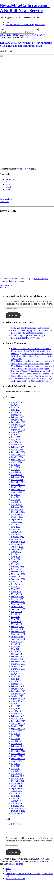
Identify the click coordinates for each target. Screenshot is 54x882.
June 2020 (15, 586)
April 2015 (16, 741)
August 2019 (16, 611)
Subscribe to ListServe (15, 878)
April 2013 (16, 801)
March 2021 (16, 564)
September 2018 (18, 639)
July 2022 (15, 524)
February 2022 (17, 537)
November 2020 (18, 574)
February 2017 (17, 686)
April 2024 (16, 472)
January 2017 (17, 689)
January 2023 (17, 509)
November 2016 (18, 694)
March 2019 (16, 624)
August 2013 (16, 791)
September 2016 (18, 699)
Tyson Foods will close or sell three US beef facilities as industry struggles (32, 362)
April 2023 (16, 502)
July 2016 (15, 704)
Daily (11, 51)
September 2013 (18, 788)
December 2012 (18, 811)
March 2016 (16, 713)
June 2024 (15, 467)
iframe (8, 871)
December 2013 (18, 781)
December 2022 (18, 512)
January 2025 (17, 449)
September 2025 (18, 430)
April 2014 (16, 771)
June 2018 (15, 646)
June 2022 (15, 527)
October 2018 (17, 636)
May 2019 (15, 619)
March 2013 (16, 803)
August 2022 (16, 522)
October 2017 (17, 666)
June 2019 (15, 616)
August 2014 (16, 761)
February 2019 (17, 626)
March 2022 (16, 534)
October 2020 (17, 577)
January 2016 (17, 718)
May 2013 (15, 798)
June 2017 (15, 676)
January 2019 (17, 629)
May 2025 (15, 440)
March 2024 (16, 474)
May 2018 (15, 649)
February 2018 (17, 656)
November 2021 (18, 544)
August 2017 (16, 671)
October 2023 (17, 487)
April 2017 (16, 681)
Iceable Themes (16, 864)
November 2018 (18, 634)
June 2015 (15, 736)
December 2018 (18, 631)
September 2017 (18, 669)
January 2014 (17, 778)
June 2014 (15, 766)
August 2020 (16, 581)
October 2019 (17, 606)
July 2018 (15, 644)
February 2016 (17, 716)
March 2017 (16, 684)
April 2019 (16, 621)
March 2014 (16, 773)
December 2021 (18, 542)
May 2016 (15, 709)
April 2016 (16, 711)
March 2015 (16, 743)
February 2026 (17, 417)
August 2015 (16, 731)
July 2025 (15, 435)
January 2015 (17, 748)
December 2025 (18, 422)
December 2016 (18, 691)
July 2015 (15, 733)
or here (23, 169)
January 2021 (17, 569)
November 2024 (18, 454)
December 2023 (18, 482)
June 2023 (15, 497)
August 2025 (16, 432)
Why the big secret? (42, 376)
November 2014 (18, 753)
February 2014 (17, 776)
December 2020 (18, 572)
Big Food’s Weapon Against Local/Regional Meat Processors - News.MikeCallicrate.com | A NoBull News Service (32, 373)
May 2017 (15, 679)
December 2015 (18, 721)
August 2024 (16, 462)
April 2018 (16, 651)
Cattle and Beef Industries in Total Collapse (30, 328)
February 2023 (17, 507)
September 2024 (18, 459)
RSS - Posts (16, 824)
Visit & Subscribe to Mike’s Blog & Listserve (25, 24)
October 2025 (17, 427)
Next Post (4, 201)
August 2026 (16, 402)
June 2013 (15, 796)
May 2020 (15, 589)
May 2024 (15, 469)
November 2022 (18, 514)
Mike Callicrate (18, 361)
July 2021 (15, 554)
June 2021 (15, 557)
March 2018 (16, 654)
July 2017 (15, 674)
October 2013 (17, 786)
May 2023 (15, 499)
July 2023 (15, 494)
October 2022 (17, 517)
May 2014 (15, 768)
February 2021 (17, 567)
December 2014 (18, 751)
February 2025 (17, 447)
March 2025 (16, 444)
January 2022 (17, 539)
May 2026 (15, 410)
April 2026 (16, 412)
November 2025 (18, 425)
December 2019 (18, 601)
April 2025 (16, 442)
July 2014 (15, 763)
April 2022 (16, 532)
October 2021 (17, 547)
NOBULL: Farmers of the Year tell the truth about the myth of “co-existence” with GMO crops (31, 356)
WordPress (36, 861)
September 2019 (18, 609)
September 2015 (18, 728)
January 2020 (17, 599)
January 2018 (17, 659)
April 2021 (16, 562)
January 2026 (17, 420)
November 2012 (18, 813)
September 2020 (18, 579)
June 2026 (15, 407)
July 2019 (15, 614)
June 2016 (15, 706)
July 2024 (15, 464)
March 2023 (16, 504)
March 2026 (16, 415)
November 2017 (18, 664)
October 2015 (17, 726)
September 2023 (18, 489)
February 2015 (17, 746)
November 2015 (18, 723)
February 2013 (17, 806)
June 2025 (15, 437)
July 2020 (15, 584)
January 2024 (17, 479)
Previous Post (6, 199)
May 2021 (15, 559)
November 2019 (18, 604)
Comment (7, 37)
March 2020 (16, 594)
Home (8, 22)
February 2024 (17, 477)
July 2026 (15, 405)
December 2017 (18, 661)
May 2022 (15, 529)
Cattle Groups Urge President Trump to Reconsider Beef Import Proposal (28, 336)
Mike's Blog (35, 391)
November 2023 (18, 484)
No (1, 37)
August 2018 (16, 641)
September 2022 (18, 519)
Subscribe (13, 315)
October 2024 (17, 457)
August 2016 (16, 701)
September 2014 (18, 758)
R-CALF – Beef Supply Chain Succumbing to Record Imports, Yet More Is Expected (31, 331)
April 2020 (16, 591)
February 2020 (17, 596)
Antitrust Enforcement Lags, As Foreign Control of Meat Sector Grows (31, 379)
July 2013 (15, 793)
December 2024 (18, 452)
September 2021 (18, 549)
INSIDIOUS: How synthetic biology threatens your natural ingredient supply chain (26, 44)
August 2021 (16, 552)
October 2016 (17, 696)
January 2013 (17, 808)
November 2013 (18, 783)
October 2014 (17, 756)
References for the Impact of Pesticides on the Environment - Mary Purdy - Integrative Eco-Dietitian (31, 351)
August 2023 (16, 492)
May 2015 (15, 738)
